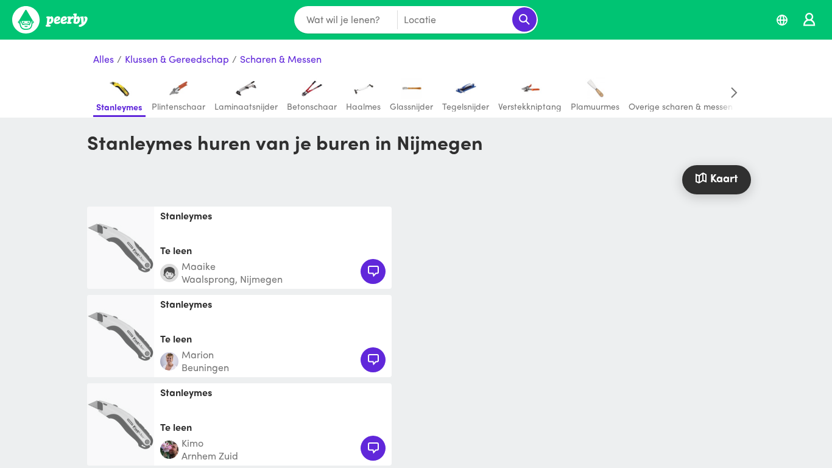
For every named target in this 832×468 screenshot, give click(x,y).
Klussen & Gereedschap (177, 59)
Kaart (724, 177)
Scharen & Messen (281, 59)
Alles (103, 59)
